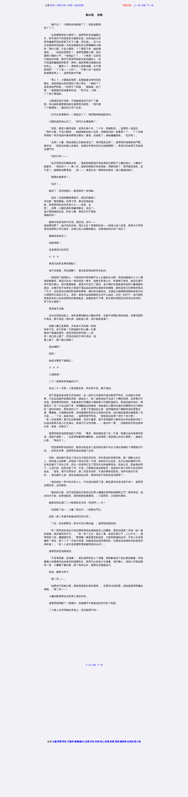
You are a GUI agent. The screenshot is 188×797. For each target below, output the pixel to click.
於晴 (70, 5)
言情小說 (61, 5)
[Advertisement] (121, 64)
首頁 (52, 5)
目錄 (143, 5)
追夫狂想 (79, 5)
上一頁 (137, 5)
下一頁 (150, 5)
